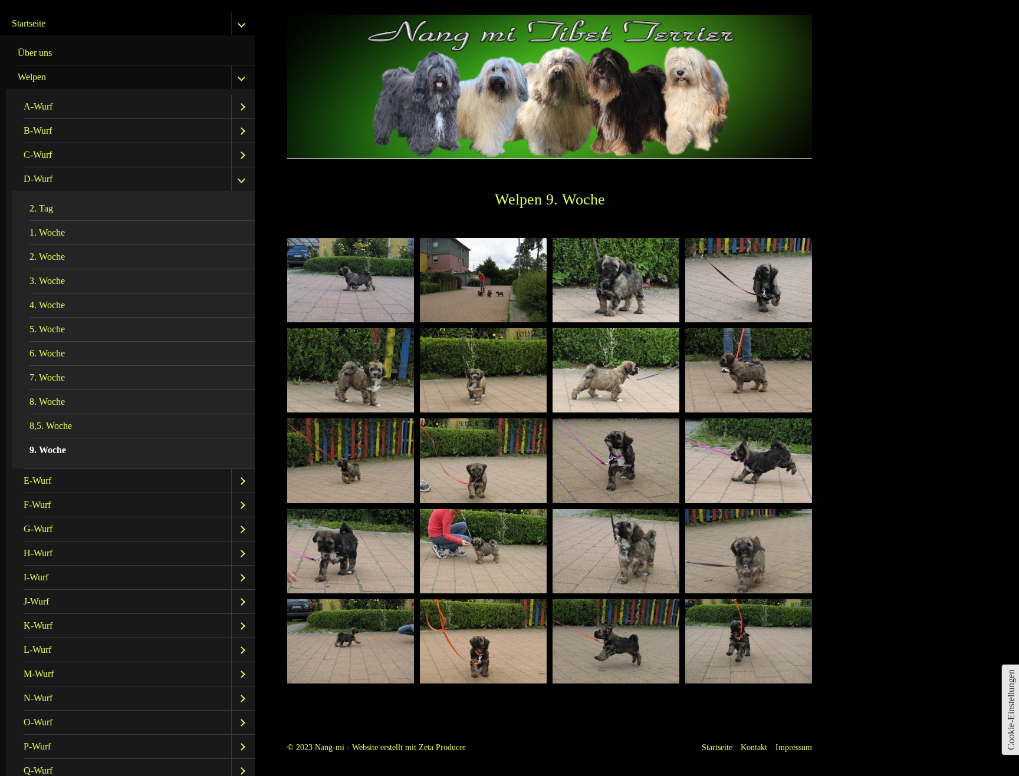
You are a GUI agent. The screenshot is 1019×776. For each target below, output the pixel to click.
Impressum (793, 747)
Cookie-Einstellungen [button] (1011, 709)
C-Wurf (38, 155)
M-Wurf (39, 674)
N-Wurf (38, 698)
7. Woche (47, 377)
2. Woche (47, 257)
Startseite (28, 23)
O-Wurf (38, 722)
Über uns (35, 53)
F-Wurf (37, 505)
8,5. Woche (50, 426)
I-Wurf (36, 577)
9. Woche (47, 450)
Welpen (32, 77)
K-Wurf (38, 625)
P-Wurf (37, 746)
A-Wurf (38, 106)
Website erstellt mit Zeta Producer (409, 747)
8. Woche (47, 402)
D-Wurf (38, 179)
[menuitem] (130, 53)
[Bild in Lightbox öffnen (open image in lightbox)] (350, 280)
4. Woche (47, 305)
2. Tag (41, 208)
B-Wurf (38, 131)
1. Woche (47, 232)
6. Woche (47, 353)
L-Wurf (37, 650)
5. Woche (47, 329)
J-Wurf (36, 601)
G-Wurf (38, 529)
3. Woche (47, 281)
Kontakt (754, 747)
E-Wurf (37, 480)
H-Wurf (38, 553)
